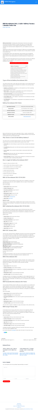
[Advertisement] (19, 14)
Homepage (14, 330)
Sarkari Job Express (9, 1)
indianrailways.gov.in (27, 116)
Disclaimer (19, 403)
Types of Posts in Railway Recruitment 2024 (18, 67)
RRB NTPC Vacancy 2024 (15, 74)
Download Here (12, 196)
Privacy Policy (19, 404)
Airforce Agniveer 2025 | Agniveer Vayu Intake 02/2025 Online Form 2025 (10, 350)
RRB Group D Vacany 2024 (16, 77)
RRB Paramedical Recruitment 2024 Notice (18, 76)
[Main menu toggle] (36, 2)
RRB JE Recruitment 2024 (15, 75)
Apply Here (11, 198)
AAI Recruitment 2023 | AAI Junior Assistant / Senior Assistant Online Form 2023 (27, 350)
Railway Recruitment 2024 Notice (16, 68)
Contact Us (19, 407)
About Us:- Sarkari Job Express (19, 406)
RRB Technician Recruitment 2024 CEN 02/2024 (19, 73)
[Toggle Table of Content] (26, 66)
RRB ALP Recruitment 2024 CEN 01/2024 (18, 72)
